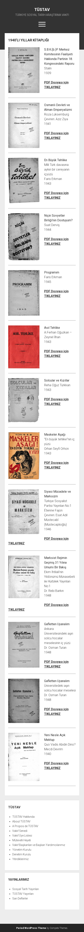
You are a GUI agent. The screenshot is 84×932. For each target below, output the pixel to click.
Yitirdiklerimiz (20, 859)
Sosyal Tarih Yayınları (25, 889)
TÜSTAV (42, 9)
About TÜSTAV (21, 821)
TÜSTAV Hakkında (23, 816)
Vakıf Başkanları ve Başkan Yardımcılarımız (38, 845)
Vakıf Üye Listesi (22, 835)
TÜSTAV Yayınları (23, 893)
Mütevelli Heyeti (21, 840)
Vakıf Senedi (19, 830)
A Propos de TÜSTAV (25, 826)
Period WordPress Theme (31, 928)
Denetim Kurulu (21, 854)
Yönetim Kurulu (21, 849)
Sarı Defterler (20, 898)
